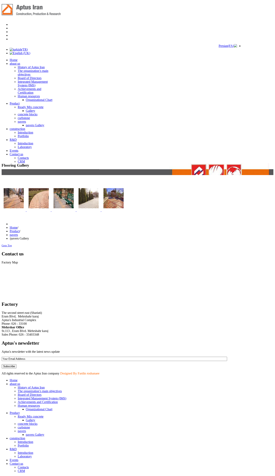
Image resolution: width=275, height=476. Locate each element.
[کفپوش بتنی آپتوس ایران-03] (64, 210)
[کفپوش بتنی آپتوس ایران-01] (14, 210)
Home (14, 227)
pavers (14, 234)
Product (15, 231)
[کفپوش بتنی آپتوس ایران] (113, 210)
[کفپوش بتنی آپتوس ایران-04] (89, 210)
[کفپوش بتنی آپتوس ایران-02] (39, 210)
